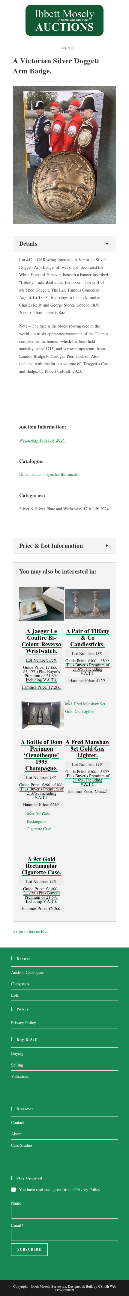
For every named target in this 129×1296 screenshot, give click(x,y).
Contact (17, 1122)
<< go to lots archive (30, 931)
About (16, 1134)
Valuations (20, 1076)
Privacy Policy (23, 1022)
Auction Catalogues (27, 972)
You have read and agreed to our (59, 1189)
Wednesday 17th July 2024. (42, 440)
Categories (20, 983)
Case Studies (21, 1145)
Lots (15, 995)
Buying (17, 1053)
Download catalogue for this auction (49, 474)
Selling (17, 1065)
